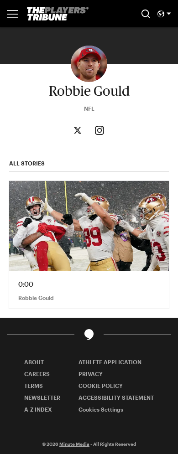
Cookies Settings (101, 409)
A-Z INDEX (38, 409)
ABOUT (34, 362)
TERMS (33, 385)
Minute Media (74, 444)
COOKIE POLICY (101, 385)
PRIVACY (91, 374)
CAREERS (37, 374)
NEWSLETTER (42, 397)
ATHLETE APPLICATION (110, 362)
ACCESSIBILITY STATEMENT (116, 397)
